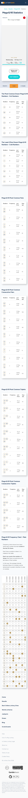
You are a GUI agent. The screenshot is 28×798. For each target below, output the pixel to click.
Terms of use (5, 752)
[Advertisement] (14, 41)
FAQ (3, 734)
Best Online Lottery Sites (10, 705)
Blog (3, 722)
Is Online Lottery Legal (8, 741)
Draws (4, 718)
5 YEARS (23, 86)
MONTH (5, 86)
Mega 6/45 (17, 9)
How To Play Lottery (8, 737)
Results (11, 9)
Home (5, 9)
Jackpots (5, 714)
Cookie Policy (6, 756)
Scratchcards (6, 727)
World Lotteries (7, 710)
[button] (25, 2)
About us (4, 745)
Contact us (5, 749)
